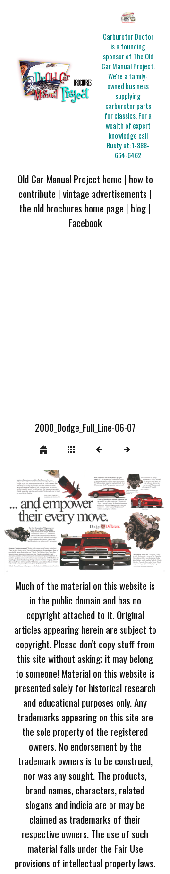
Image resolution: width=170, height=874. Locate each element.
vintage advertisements (105, 193)
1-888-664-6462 (132, 150)
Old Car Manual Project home (69, 179)
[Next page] (117, 522)
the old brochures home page (71, 208)
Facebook (85, 222)
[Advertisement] (85, 331)
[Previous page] (36, 522)
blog (138, 208)
